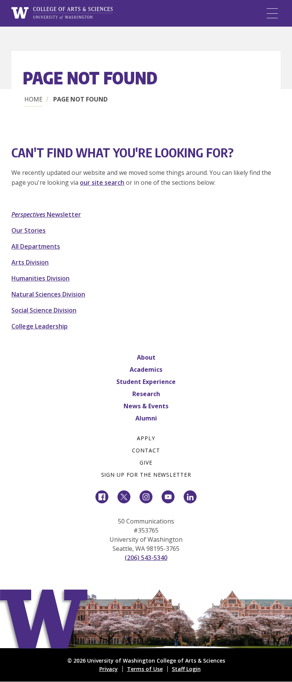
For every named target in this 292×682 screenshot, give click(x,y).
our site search (102, 182)
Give (146, 462)
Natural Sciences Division (48, 294)
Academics (146, 369)
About (146, 357)
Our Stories (28, 230)
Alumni (146, 418)
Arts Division (30, 262)
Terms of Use (145, 668)
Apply (146, 438)
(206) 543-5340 (146, 558)
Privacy (108, 668)
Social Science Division (43, 310)
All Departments (35, 246)
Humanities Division (40, 278)
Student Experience (146, 381)
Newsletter (46, 214)
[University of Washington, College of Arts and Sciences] (62, 13)
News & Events (146, 406)
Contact (146, 450)
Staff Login (186, 668)
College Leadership (39, 326)
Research (146, 394)
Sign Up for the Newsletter (146, 474)
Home (33, 99)
